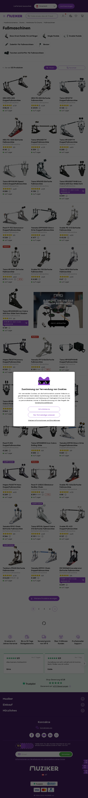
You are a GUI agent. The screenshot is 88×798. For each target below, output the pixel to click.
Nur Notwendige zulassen (44, 415)
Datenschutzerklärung (44, 402)
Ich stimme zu (44, 409)
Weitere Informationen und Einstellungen (44, 420)
